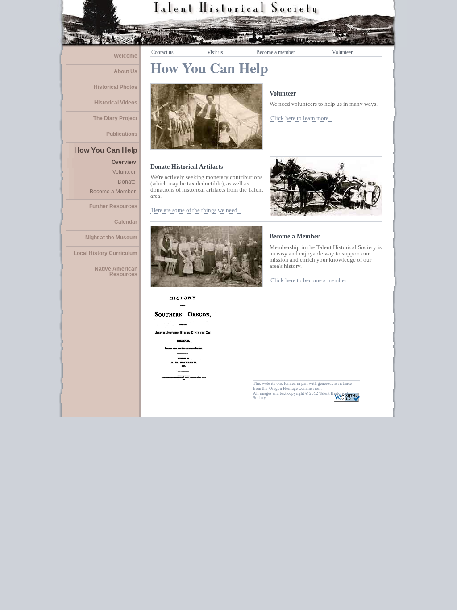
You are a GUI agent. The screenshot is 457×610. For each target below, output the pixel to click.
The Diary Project (115, 118)
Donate (127, 182)
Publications (121, 134)
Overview (124, 162)
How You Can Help (105, 150)
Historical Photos (115, 87)
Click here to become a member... (310, 280)
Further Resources (113, 206)
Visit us (215, 52)
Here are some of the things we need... (196, 210)
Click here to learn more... (301, 118)
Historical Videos (115, 103)
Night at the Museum (111, 237)
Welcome (125, 56)
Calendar (125, 222)
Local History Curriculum (105, 253)
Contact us (162, 52)
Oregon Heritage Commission (294, 388)
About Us (125, 71)
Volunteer (124, 172)
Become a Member (113, 191)
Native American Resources (116, 271)
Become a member (275, 52)
